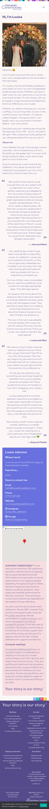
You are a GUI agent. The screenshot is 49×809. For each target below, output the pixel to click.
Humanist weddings (13, 716)
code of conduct (29, 618)
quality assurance (17, 615)
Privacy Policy (12, 797)
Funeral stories (36, 758)
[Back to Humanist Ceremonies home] (11, 6)
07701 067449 (12, 495)
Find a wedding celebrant (13, 719)
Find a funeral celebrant (36, 721)
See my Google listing (16, 519)
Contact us (36, 784)
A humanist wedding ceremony (21, 649)
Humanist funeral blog (36, 748)
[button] (43, 7)
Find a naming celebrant (12, 758)
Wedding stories (36, 756)
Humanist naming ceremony (13, 756)
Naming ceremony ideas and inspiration (13, 762)
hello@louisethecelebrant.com (20, 488)
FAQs (13, 729)
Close (43, 805)
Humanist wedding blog (13, 731)
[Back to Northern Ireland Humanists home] (36, 801)
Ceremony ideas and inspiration (36, 724)
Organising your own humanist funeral (36, 732)
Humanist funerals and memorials (36, 717)
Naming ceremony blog (13, 768)
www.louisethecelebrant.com (20, 503)
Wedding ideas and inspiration (12, 722)
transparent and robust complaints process (20, 623)
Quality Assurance (36, 797)
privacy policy (24, 806)
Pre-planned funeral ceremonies (36, 736)
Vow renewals (13, 726)
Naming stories (36, 761)
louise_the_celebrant (16, 511)
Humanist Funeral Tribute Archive (36, 744)
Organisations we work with (36, 728)
